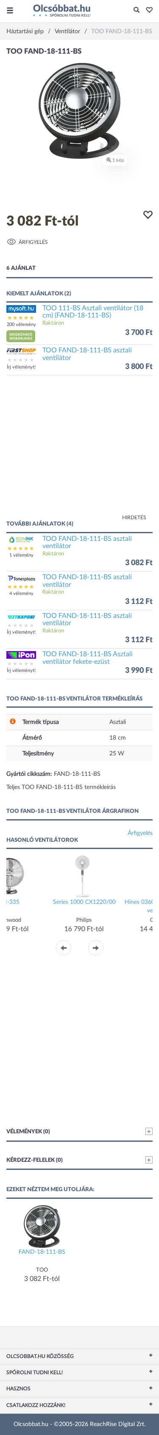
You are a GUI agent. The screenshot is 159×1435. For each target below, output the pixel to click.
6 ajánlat (21, 268)
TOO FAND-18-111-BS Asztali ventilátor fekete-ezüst (87, 658)
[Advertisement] (79, 452)
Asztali (117, 722)
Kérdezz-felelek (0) (34, 1160)
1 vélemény (21, 555)
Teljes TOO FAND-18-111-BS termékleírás (61, 787)
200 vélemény (21, 324)
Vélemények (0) (28, 1132)
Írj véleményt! (21, 367)
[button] (147, 11)
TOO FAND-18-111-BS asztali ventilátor (87, 354)
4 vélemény (21, 593)
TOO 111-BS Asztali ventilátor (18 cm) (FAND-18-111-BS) (92, 312)
